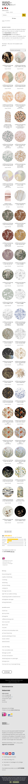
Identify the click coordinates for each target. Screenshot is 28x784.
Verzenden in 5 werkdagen (8, 563)
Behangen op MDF (6, 653)
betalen (4, 700)
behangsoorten (5, 661)
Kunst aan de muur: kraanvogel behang (11, 664)
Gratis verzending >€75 (9, 759)
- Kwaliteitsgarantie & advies (7, 560)
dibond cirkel (5, 624)
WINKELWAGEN (5, 10)
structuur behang (6, 585)
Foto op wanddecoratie (7, 650)
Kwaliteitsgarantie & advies (10, 757)
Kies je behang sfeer (6, 574)
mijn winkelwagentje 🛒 (7, 696)
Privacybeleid (16, 782)
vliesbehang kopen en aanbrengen (10, 658)
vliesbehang (4, 582)
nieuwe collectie (5, 638)
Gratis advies (19, 39)
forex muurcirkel (6, 622)
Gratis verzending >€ (6, 562)
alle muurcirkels (5, 613)
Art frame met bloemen (7, 655)
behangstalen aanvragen (7, 599)
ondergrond (5, 588)
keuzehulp (4, 702)
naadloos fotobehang (7, 577)
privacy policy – (20, 742)
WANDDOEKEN (6, 641)
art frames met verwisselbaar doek (10, 630)
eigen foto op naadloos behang (9, 594)
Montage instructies (6, 591)
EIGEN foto (4, 610)
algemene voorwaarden (8, 744)
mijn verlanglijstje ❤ (6, 695)
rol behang (4, 579)
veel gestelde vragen (6, 698)
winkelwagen (7, 672)
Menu (14, 18)
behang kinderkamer (6, 602)
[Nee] (26, 780)
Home (3, 20)
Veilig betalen (5, 564)
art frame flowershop (7, 633)
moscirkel (4, 627)
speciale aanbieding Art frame (9, 636)
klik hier (12, 551)
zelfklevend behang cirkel (7, 619)
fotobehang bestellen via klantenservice (11, 596)
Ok (10, 782)
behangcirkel (5, 616)
